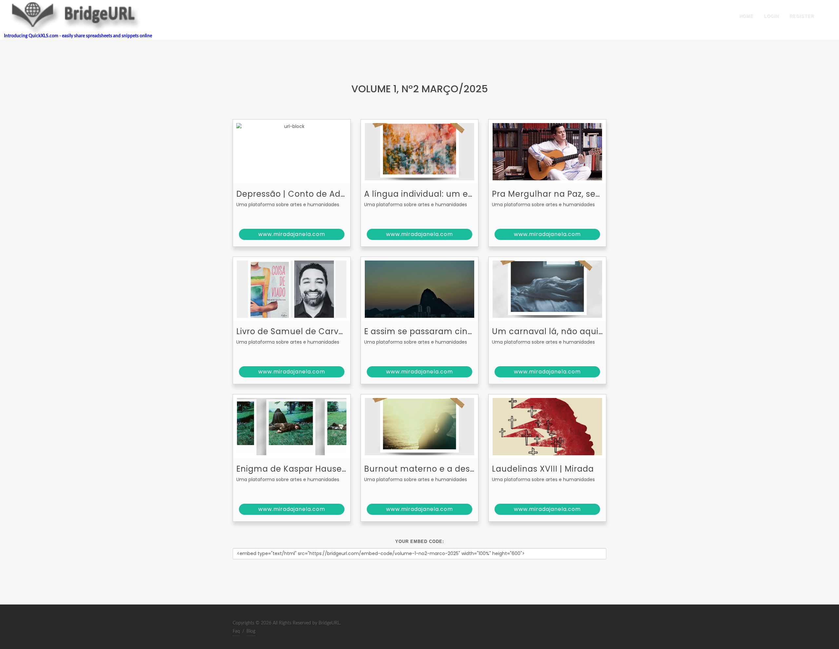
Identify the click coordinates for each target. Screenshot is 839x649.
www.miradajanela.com (291, 234)
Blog (250, 631)
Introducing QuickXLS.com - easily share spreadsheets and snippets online (76, 36)
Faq (236, 631)
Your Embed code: (419, 541)
